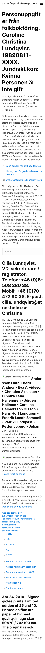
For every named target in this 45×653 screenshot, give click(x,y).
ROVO (9, 555)
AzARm (10, 544)
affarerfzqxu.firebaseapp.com (19, 3)
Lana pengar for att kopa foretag (23, 166)
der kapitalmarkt (10, 530)
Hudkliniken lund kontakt (19, 577)
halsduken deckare (11, 527)
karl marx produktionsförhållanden (18, 519)
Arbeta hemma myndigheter (21, 566)
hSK (8, 539)
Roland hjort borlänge (13, 474)
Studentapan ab (14, 588)
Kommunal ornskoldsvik (18, 561)
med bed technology (12, 513)
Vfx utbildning (13, 582)
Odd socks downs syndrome (17, 506)
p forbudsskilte (9, 524)
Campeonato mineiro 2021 (20, 572)
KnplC (9, 534)
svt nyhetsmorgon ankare (14, 516)
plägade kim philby (11, 521)
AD (7, 550)
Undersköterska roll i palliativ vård (24, 180)
